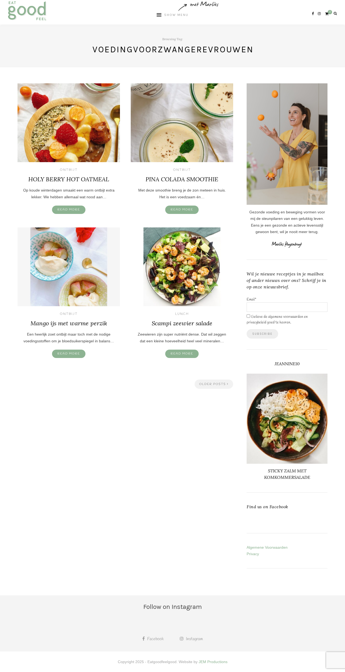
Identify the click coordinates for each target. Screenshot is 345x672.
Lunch (182, 314)
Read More (68, 210)
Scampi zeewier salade (182, 323)
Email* (251, 299)
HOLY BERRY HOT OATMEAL (68, 179)
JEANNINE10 (287, 363)
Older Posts (213, 384)
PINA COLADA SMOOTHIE (182, 179)
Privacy (253, 554)
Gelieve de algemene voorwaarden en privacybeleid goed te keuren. (277, 319)
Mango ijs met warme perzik (68, 323)
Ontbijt (69, 170)
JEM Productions (213, 662)
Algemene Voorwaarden (267, 547)
